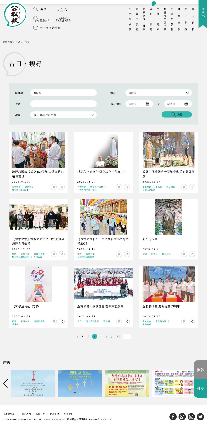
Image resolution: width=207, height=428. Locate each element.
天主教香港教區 (50, 27)
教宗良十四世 (96, 186)
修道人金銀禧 (148, 189)
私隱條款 (55, 414)
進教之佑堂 (39, 254)
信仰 (144, 254)
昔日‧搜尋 (151, 19)
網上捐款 (186, 19)
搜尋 (43, 9)
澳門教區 (29, 186)
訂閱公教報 (172, 19)
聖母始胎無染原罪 (20, 257)
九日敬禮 (38, 257)
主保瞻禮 (146, 324)
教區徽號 (170, 186)
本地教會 (146, 186)
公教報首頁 (130, 19)
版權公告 (40, 414)
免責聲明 (68, 414)
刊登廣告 (179, 19)
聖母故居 (166, 254)
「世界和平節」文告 (86, 189)
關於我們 (193, 19)
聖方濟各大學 (92, 321)
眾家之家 (25, 254)
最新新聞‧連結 (144, 19)
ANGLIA (107, 419)
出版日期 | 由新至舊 (44, 115)
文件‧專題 (158, 19)
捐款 (200, 369)
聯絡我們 (26, 414)
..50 (117, 336)
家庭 (14, 254)
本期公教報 (137, 19)
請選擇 (132, 93)
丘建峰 (15, 324)
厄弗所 (154, 254)
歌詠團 (106, 321)
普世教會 (16, 186)
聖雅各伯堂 (160, 321)
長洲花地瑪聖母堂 (85, 257)
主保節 (158, 186)
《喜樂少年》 (10, 414)
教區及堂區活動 (165, 19)
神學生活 (25, 321)
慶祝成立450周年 (20, 189)
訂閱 (200, 388)
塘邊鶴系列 (39, 321)
